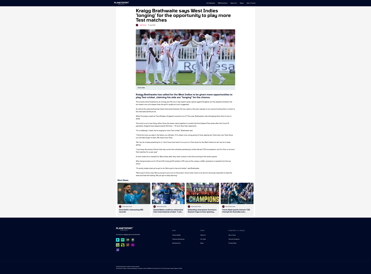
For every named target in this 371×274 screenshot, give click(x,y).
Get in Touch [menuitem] (251, 3)
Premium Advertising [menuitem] (178, 239)
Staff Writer (143, 25)
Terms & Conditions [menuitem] (234, 239)
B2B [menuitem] (174, 230)
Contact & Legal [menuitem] (236, 230)
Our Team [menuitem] (203, 239)
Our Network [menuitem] (210, 3)
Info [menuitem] (202, 230)
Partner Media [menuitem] (176, 235)
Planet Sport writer (127, 206)
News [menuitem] (242, 3)
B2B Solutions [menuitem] (222, 3)
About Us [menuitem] (234, 3)
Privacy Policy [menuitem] (232, 243)
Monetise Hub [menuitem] (176, 243)
